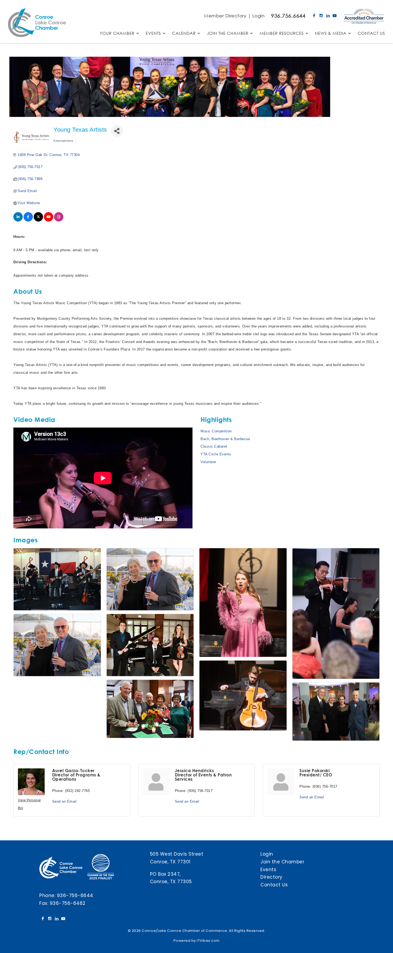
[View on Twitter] (38, 220)
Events (268, 869)
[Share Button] (117, 131)
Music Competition (216, 431)
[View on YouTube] (48, 220)
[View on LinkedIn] (18, 220)
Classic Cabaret (214, 446)
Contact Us (274, 885)
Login (258, 15)
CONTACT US (371, 33)
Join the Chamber (282, 862)
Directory (271, 877)
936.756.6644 (288, 16)
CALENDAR (184, 33)
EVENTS (153, 33)
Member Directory (225, 15)
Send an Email (64, 801)
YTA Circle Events (216, 454)
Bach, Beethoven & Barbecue (225, 439)
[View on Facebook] (28, 220)
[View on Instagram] (58, 220)
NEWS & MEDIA (330, 33)
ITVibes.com (208, 940)
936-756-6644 (75, 895)
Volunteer (208, 462)
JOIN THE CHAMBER (227, 33)
